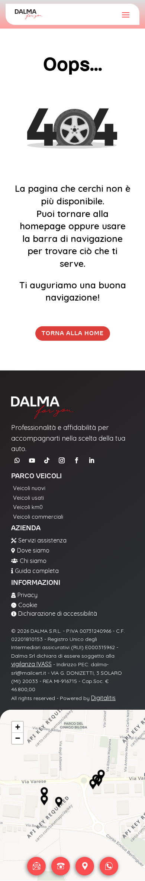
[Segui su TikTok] (47, 460)
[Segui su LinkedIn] (91, 460)
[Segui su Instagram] (62, 460)
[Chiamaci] (60, 866)
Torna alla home (73, 333)
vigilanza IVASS (31, 664)
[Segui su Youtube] (32, 460)
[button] (44, 792)
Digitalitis (103, 698)
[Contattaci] (36, 866)
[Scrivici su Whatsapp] (109, 866)
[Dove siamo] (84, 866)
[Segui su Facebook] (77, 460)
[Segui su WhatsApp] (17, 460)
